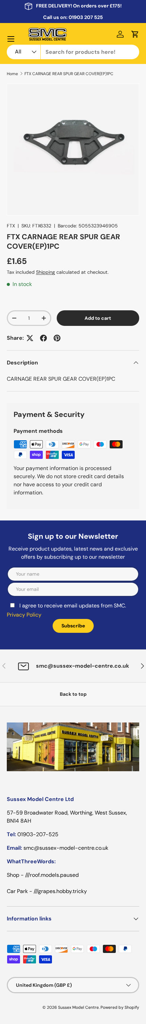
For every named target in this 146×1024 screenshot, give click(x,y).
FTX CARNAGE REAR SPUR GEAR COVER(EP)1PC (68, 74)
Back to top (73, 694)
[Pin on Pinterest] (57, 338)
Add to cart (98, 318)
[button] (135, 34)
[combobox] (73, 52)
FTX (11, 226)
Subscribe (73, 626)
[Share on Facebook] (43, 338)
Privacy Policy (24, 614)
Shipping (45, 272)
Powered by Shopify (120, 1007)
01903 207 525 (86, 17)
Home (12, 74)
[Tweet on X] (30, 338)
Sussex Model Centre (78, 1007)
